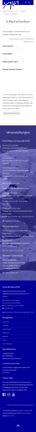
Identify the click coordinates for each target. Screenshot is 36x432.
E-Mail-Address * (7, 54)
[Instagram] (8, 394)
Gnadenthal (5, 322)
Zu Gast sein (5, 325)
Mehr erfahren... (6, 372)
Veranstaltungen (6, 329)
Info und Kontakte (7, 344)
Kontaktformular (8, 308)
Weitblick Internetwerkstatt (23, 413)
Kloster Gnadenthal (10, 11)
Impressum (10, 405)
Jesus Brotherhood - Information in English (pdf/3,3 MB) (18, 312)
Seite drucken (30, 405)
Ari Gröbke (11, 416)
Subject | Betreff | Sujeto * (10, 61)
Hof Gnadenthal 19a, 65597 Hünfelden (14, 305)
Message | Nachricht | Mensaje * (12, 69)
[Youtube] (12, 394)
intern (23, 11)
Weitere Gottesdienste (11, 272)
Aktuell (4, 340)
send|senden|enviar (11, 113)
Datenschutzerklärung (13, 106)
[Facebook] (4, 394)
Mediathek (5, 336)
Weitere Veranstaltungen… (12, 183)
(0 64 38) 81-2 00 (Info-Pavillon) (12, 303)
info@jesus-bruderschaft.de (12, 300)
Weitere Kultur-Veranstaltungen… (14, 250)
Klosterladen (5, 333)
